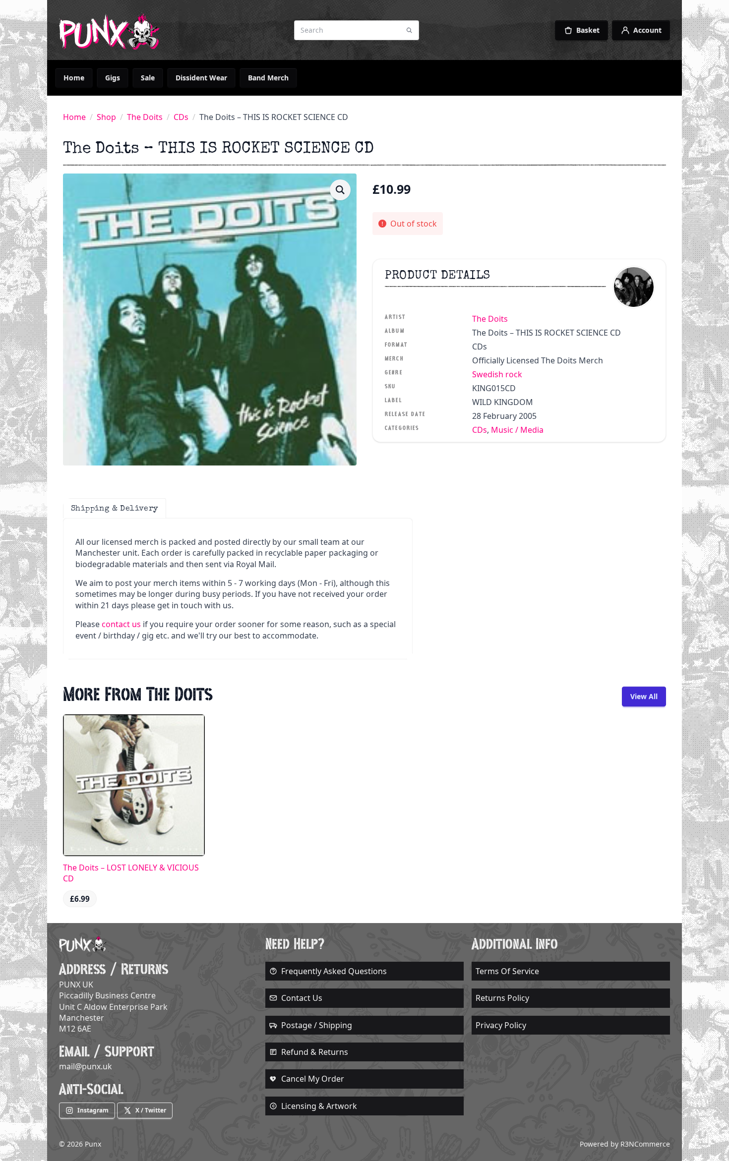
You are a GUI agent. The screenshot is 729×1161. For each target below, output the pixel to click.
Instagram (93, 1110)
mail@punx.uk (85, 1066)
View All (644, 696)
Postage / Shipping (316, 1025)
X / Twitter (150, 1110)
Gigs (112, 77)
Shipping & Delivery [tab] (114, 508)
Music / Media (517, 429)
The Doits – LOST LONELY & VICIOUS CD (131, 873)
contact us (121, 624)
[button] (340, 189)
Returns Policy (502, 997)
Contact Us (301, 997)
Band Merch (268, 77)
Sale (148, 77)
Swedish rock (497, 374)
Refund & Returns (314, 1051)
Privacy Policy (501, 1025)
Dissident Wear (201, 77)
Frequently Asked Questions (334, 971)
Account (647, 30)
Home (73, 77)
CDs (181, 117)
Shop (106, 117)
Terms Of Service (507, 971)
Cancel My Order (312, 1078)
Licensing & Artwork (319, 1106)
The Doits (145, 117)
